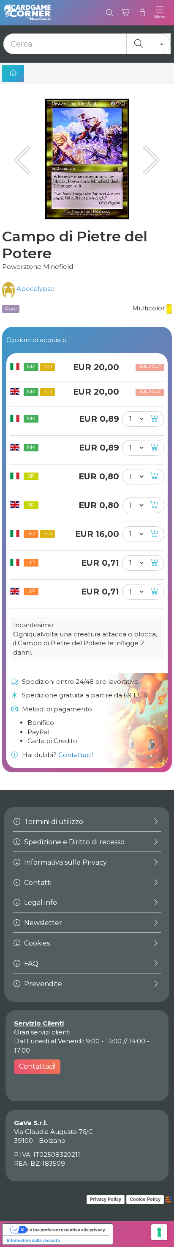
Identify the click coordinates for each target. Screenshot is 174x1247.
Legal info (39, 903)
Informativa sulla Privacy (64, 862)
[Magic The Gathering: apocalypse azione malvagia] (25, 160)
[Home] (13, 73)
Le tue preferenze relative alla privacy (66, 1229)
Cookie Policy (145, 1199)
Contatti (37, 883)
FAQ (30, 963)
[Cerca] (109, 12)
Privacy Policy (105, 1199)
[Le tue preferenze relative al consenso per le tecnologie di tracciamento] (159, 1232)
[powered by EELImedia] (169, 1199)
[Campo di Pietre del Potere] (87, 159)
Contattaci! (75, 755)
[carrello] (126, 12)
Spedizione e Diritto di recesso (73, 842)
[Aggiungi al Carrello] (154, 419)
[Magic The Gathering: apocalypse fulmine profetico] (148, 160)
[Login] (142, 12)
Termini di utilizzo (52, 822)
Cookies (36, 943)
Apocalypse (34, 289)
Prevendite (42, 984)
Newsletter (42, 923)
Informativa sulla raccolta (33, 1240)
